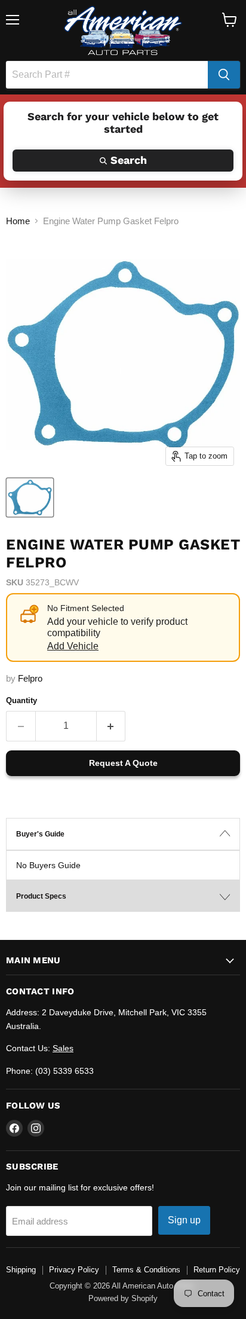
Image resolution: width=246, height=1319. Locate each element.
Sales (63, 1048)
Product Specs (41, 896)
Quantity (21, 700)
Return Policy (216, 1269)
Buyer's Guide (40, 834)
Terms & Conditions (146, 1269)
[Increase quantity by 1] (111, 726)
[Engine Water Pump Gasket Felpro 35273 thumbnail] (30, 497)
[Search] (224, 74)
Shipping (21, 1269)
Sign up (184, 1220)
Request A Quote (123, 763)
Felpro (30, 678)
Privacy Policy (74, 1269)
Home (18, 221)
